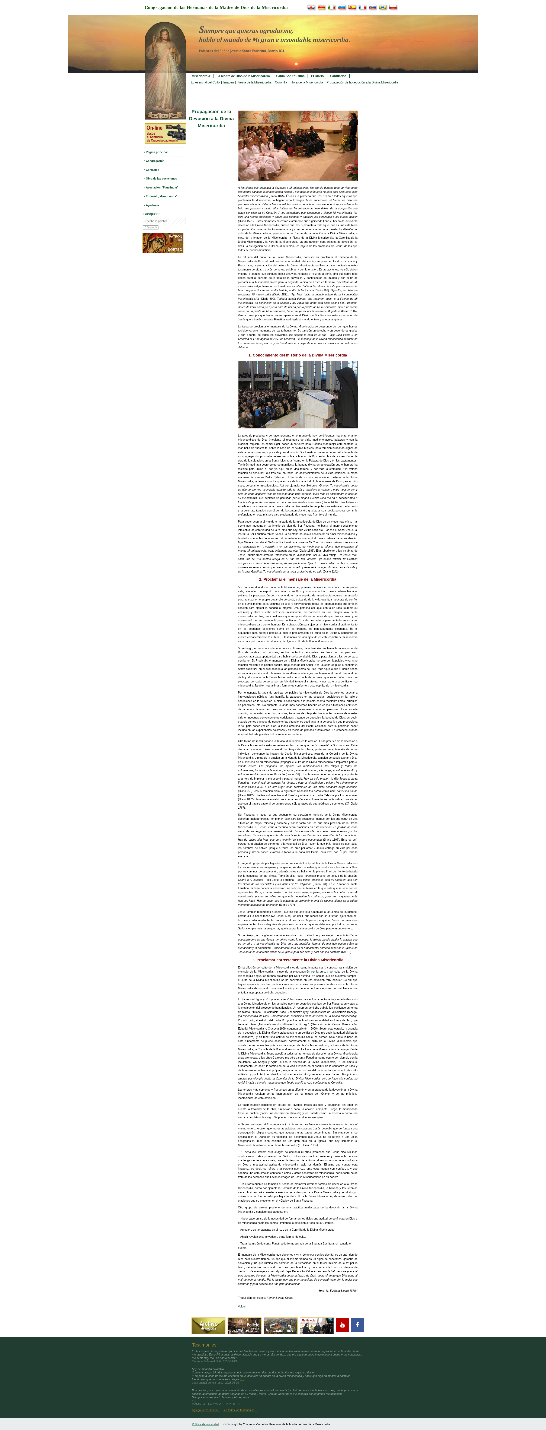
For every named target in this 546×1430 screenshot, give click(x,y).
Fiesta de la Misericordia (254, 82)
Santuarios (338, 76)
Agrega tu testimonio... (206, 1410)
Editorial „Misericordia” (161, 196)
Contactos (152, 169)
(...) (238, 1358)
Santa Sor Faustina (290, 76)
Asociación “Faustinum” (162, 187)
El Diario (317, 76)
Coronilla (281, 82)
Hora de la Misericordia (307, 82)
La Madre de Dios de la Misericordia (243, 76)
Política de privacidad (205, 1424)
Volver (242, 1306)
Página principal (156, 152)
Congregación (154, 160)
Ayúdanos (152, 205)
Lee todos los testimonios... (240, 1410)
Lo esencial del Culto (205, 82)
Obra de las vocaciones (161, 178)
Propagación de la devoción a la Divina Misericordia (362, 82)
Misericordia (201, 76)
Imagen (228, 82)
